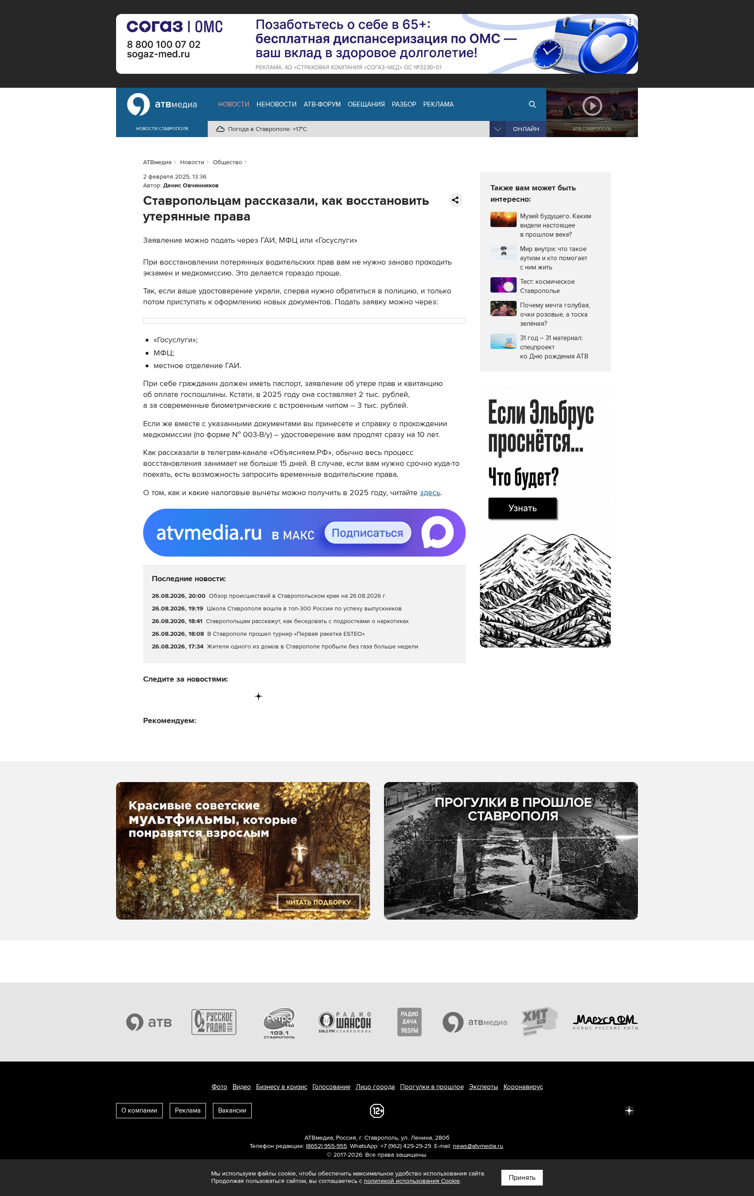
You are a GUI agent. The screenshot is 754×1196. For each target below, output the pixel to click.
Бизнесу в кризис (281, 1087)
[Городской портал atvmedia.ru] (475, 1021)
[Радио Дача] (409, 1021)
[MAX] (204, 696)
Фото (219, 1087)
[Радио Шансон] (344, 1021)
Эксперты (483, 1087)
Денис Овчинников (191, 185)
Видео (242, 1087)
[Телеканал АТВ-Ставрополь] (149, 1021)
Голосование (331, 1087)
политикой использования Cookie (412, 1181)
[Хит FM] (540, 1021)
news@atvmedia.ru (478, 1146)
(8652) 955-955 (326, 1146)
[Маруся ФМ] (605, 1021)
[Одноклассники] (186, 696)
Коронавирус (523, 1087)
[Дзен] (258, 696)
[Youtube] (222, 696)
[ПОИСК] (532, 104)
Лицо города (375, 1087)
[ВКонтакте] (150, 696)
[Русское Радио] (214, 1021)
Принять (522, 1177)
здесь (430, 492)
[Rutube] (241, 696)
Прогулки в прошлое (432, 1087)
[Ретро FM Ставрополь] (279, 1021)
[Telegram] (168, 696)
